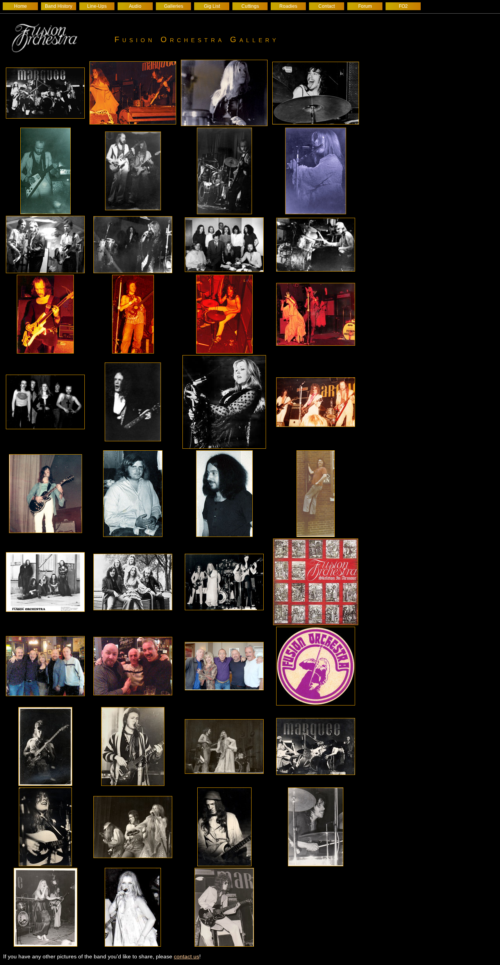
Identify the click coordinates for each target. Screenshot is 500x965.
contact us (186, 956)
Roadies (288, 6)
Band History (58, 6)
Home (20, 6)
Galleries (173, 6)
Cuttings (250, 6)
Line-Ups (97, 6)
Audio (135, 6)
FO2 (403, 6)
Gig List (212, 6)
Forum (365, 6)
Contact (326, 6)
